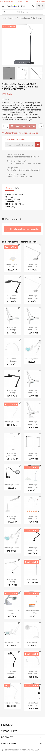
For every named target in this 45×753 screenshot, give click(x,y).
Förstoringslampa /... (33, 359)
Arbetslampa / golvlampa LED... (12, 454)
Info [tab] (17, 188)
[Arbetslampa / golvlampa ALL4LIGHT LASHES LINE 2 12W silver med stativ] (9, 73)
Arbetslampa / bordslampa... (32, 265)
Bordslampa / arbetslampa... (12, 672)
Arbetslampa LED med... (12, 612)
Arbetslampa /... (33, 579)
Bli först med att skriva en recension (24, 229)
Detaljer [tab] (9, 188)
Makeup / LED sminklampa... (33, 704)
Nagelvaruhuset (10, 750)
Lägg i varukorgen (22, 126)
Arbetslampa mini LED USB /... (12, 265)
